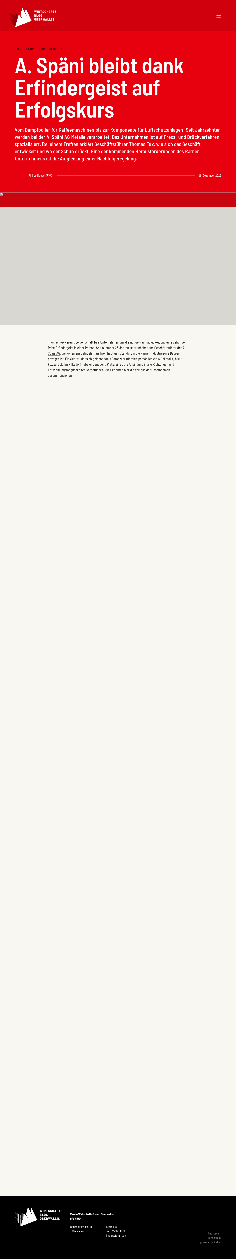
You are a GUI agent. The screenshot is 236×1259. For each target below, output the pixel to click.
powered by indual (210, 1242)
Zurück (19, 1162)
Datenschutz (214, 1237)
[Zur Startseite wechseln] (32, 17)
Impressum (214, 1233)
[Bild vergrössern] (48, 655)
